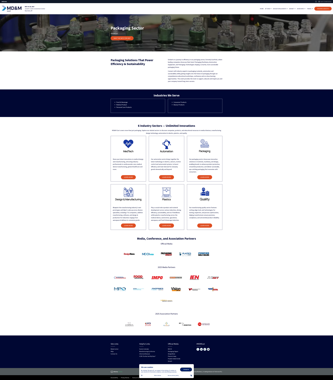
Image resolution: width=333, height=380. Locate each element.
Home (262, 9)
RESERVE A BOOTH (323, 9)
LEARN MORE (128, 177)
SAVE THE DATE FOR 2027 (122, 38)
